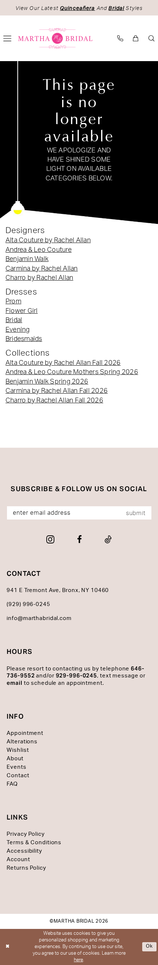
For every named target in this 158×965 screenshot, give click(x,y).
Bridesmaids (24, 338)
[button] (136, 38)
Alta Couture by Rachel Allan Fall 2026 (63, 362)
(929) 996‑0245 (28, 604)
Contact (18, 775)
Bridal (14, 320)
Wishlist (18, 750)
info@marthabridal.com (39, 618)
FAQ (12, 784)
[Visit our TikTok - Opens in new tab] (108, 539)
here (78, 960)
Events (16, 767)
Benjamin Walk (27, 259)
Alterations (22, 741)
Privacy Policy (25, 834)
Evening (18, 329)
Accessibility (24, 851)
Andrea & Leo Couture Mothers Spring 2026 (72, 372)
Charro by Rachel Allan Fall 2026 (54, 400)
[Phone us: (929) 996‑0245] (120, 38)
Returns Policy (26, 868)
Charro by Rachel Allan (39, 277)
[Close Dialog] (7, 947)
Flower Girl (22, 310)
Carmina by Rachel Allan (42, 268)
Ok (149, 946)
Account (18, 859)
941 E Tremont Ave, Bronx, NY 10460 (58, 590)
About (15, 758)
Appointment (25, 733)
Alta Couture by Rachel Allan (48, 240)
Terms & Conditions (34, 842)
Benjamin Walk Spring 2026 (47, 381)
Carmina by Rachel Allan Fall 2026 (57, 390)
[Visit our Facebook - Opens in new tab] (79, 539)
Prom (13, 301)
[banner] (56, 38)
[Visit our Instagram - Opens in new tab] (50, 539)
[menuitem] (120, 38)
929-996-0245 (76, 675)
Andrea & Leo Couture (39, 249)
